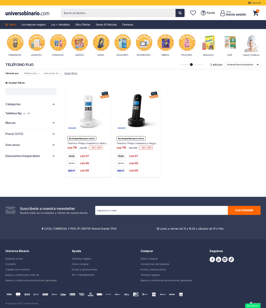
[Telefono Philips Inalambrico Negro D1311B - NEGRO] (137, 110)
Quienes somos (14, 258)
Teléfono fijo (30, 73)
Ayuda (211, 12)
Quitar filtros (70, 73)
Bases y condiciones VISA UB (22, 274)
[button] (180, 13)
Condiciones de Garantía (155, 264)
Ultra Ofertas (82, 24)
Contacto (10, 264)
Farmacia (127, 24)
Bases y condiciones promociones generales (31, 280)
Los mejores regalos (34, 24)
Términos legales (81, 258)
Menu (12, 24)
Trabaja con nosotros (17, 269)
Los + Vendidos (60, 24)
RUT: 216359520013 (83, 274)
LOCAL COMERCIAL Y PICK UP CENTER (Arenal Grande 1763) (80, 228)
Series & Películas (106, 24)
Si (51, 73)
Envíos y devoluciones (84, 269)
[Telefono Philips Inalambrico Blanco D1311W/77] (88, 110)
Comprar (77, 133)
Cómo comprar (80, 264)
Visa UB (256, 2)
